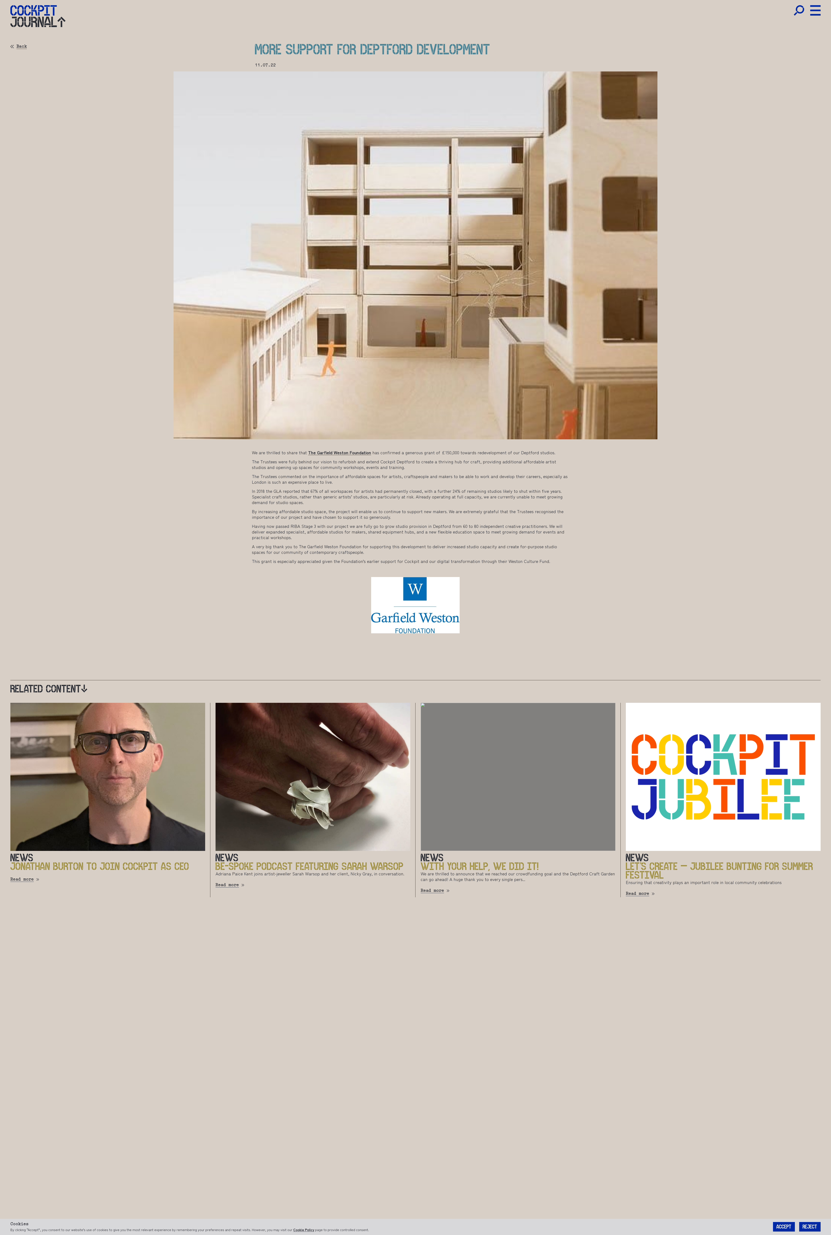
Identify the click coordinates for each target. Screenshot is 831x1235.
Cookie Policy (303, 1229)
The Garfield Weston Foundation (339, 452)
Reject (810, 1226)
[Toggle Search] (799, 10)
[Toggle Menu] (815, 10)
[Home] (33, 10)
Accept (783, 1226)
